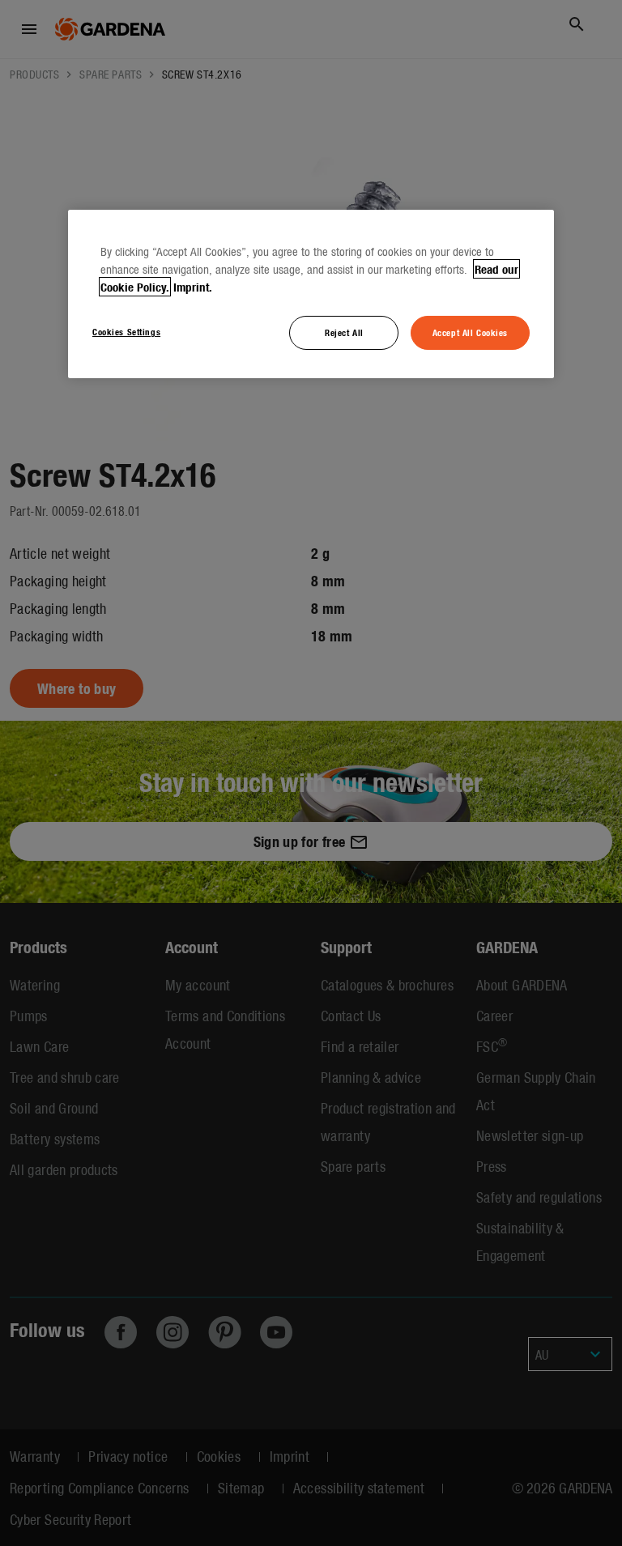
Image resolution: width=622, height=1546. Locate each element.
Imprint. (192, 287)
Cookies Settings (126, 331)
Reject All (344, 332)
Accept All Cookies (470, 332)
